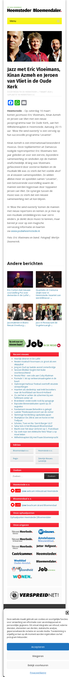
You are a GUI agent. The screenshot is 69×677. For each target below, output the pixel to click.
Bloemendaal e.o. (21, 450)
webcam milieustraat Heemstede (40, 491)
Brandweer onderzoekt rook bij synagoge (34, 400)
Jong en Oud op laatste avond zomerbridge (35, 367)
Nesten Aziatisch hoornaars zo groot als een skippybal (35, 363)
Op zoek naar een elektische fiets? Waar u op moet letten (35, 433)
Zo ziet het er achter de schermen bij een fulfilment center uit (33, 397)
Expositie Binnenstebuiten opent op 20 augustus (32, 405)
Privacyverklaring (38, 672)
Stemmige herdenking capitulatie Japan (32, 414)
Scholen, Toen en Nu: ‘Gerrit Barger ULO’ (33, 423)
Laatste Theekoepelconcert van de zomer (34, 412)
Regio (15, 458)
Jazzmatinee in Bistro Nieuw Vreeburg (17, 324)
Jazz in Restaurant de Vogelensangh (46, 324)
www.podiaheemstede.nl (25, 231)
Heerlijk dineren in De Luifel (27, 358)
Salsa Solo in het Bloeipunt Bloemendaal (33, 426)
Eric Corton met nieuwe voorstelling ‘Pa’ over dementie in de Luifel (19, 292)
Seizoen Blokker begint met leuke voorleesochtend (30, 371)
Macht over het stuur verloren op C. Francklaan (36, 428)
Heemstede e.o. (27, 94)
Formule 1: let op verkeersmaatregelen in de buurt (35, 380)
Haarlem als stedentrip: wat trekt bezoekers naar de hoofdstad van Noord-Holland (35, 391)
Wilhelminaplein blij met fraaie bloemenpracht (36, 437)
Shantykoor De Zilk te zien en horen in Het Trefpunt (34, 419)
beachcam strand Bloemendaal (39, 505)
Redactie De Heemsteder (25, 91)
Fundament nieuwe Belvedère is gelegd (32, 409)
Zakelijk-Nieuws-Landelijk (45, 459)
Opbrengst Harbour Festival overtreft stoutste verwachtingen (36, 385)
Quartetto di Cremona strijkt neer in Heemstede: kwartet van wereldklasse (48, 293)
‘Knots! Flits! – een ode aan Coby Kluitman (33, 375)
